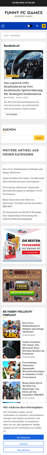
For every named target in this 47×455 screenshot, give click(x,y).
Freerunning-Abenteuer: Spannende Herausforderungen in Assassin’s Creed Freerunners (22, 191)
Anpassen (23, 444)
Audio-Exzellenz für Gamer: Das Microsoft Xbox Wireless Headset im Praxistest (11, 349)
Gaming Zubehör (12, 76)
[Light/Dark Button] (30, 26)
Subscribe (44, 26)
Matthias (9, 98)
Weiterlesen (11, 114)
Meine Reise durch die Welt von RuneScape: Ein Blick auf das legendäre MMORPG (22, 203)
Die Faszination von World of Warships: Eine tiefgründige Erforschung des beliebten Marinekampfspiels (22, 215)
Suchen (9, 129)
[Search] (37, 25)
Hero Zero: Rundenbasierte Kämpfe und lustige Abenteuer (11, 329)
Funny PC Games (23, 13)
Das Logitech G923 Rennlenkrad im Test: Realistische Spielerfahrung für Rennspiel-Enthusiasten (23, 64)
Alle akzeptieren (23, 437)
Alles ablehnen (23, 450)
